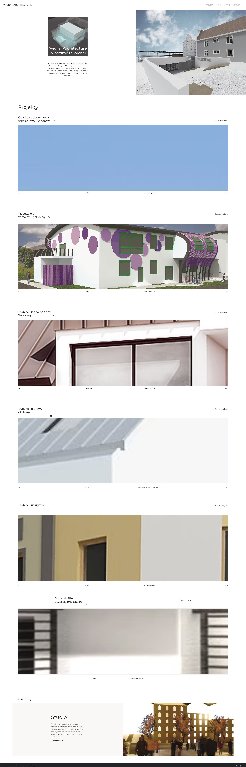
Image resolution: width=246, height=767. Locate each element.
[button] (237, 5)
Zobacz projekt (221, 120)
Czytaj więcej (55, 740)
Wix (34, 765)
